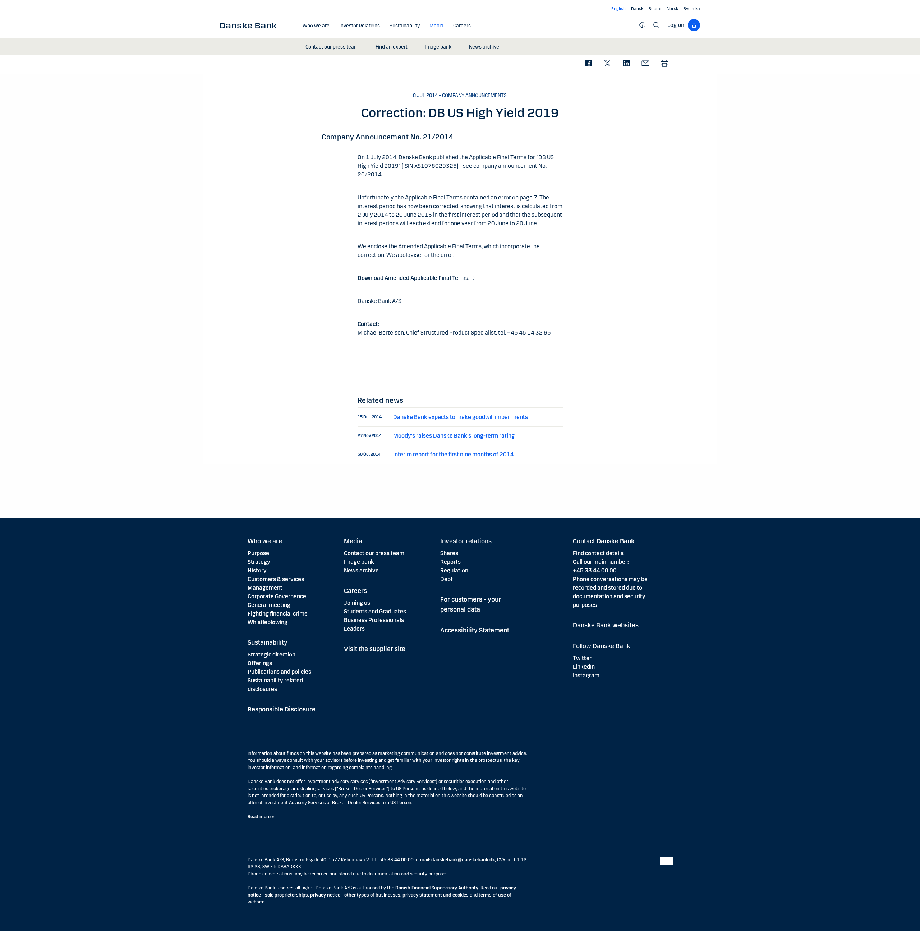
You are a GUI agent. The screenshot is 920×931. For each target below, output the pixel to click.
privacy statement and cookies (435, 895)
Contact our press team (374, 553)
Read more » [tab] (261, 817)
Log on (675, 25)
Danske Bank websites (606, 625)
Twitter (582, 658)
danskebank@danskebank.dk (463, 860)
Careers (355, 591)
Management (265, 587)
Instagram (586, 675)
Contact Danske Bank (604, 541)
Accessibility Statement (474, 630)
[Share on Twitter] (607, 63)
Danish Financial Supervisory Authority (436, 888)
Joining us (357, 602)
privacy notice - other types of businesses (355, 895)
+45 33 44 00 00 (595, 570)
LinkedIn (584, 666)
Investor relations (466, 541)
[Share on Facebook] (588, 63)
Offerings (260, 663)
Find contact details (598, 553)
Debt (446, 579)
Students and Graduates (375, 611)
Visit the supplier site (374, 649)
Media (353, 541)
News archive (361, 570)
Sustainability (268, 642)
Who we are (265, 541)
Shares (449, 553)
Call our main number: (601, 561)
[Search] (656, 25)
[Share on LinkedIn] (626, 63)
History (257, 570)
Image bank (359, 561)
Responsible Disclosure (282, 709)
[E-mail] (645, 63)
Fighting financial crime (278, 613)
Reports (450, 561)
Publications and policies (279, 671)
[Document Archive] (642, 25)
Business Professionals (374, 620)
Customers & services (276, 579)
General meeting (269, 605)
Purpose (258, 553)
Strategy (259, 561)
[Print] (664, 63)
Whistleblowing (268, 622)
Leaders (354, 628)
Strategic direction (271, 654)
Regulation (454, 570)
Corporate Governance (277, 596)
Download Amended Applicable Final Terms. (414, 278)
